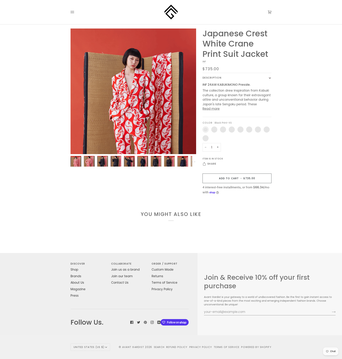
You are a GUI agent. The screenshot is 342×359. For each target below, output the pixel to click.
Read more (211, 109)
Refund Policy (176, 347)
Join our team (122, 276)
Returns (157, 276)
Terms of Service (164, 282)
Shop (74, 269)
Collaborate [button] (121, 263)
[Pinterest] (145, 322)
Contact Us (119, 282)
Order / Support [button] (164, 263)
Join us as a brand (125, 269)
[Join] (331, 312)
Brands (76, 276)
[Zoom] (77, 147)
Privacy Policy (162, 289)
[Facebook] (131, 322)
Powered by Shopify (256, 347)
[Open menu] (76, 12)
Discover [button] (78, 263)
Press (75, 295)
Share (211, 164)
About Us (77, 282)
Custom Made (162, 269)
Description (212, 77)
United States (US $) (89, 347)
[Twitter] (138, 322)
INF (204, 61)
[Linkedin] (158, 322)
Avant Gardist (133, 347)
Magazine (78, 289)
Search (159, 347)
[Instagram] (152, 322)
